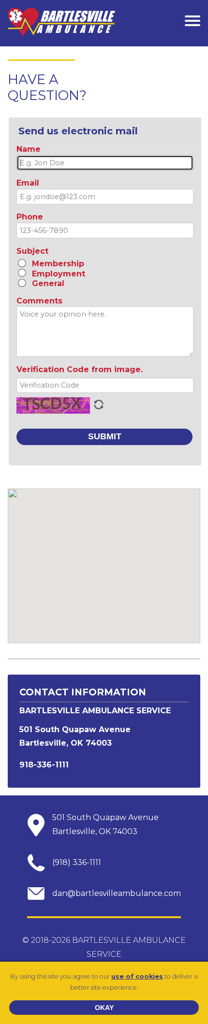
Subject (32, 251)
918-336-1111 (44, 764)
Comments (39, 300)
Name (28, 149)
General (48, 283)
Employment (58, 273)
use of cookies (137, 976)
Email (27, 182)
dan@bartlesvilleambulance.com (116, 893)
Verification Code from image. (80, 369)
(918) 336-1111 (76, 862)
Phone (29, 216)
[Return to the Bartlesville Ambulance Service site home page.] (61, 23)
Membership (58, 263)
